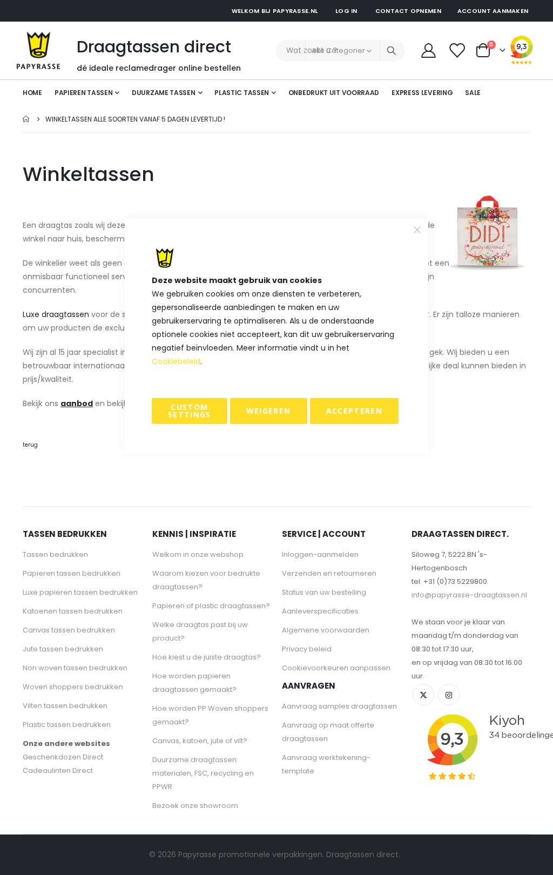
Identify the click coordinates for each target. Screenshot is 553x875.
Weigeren (268, 411)
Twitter (423, 694)
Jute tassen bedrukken (63, 649)
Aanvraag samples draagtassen (339, 706)
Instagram (449, 694)
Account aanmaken (492, 10)
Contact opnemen (408, 10)
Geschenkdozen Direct (63, 757)
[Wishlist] (457, 50)
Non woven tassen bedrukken (75, 668)
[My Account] (428, 50)
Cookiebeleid (176, 361)
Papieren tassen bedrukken (71, 573)
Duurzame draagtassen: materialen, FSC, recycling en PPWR (203, 773)
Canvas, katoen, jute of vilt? (199, 741)
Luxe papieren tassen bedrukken (80, 592)
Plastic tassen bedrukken (67, 724)
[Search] (391, 51)
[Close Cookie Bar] (417, 230)
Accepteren (354, 411)
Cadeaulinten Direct (58, 770)
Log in (346, 10)
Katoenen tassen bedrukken (73, 611)
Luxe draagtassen (56, 314)
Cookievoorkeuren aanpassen (336, 668)
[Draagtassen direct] (38, 50)
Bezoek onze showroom (195, 805)
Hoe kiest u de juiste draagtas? (206, 657)
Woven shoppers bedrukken (73, 687)
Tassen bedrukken (55, 554)
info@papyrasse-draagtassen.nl (469, 595)
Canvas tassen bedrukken (69, 630)
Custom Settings (189, 411)
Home (26, 119)
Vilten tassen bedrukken (65, 706)
